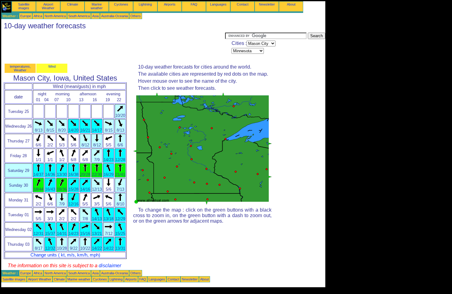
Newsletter (267, 4)
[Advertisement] (113, 46)
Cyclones (121, 4)
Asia (95, 16)
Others (135, 16)
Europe (25, 16)
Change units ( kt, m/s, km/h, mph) (65, 254)
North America (55, 16)
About (291, 4)
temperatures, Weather (20, 68)
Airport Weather (48, 6)
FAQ (194, 4)
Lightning (145, 4)
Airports (170, 4)
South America (79, 16)
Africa (38, 16)
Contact (242, 4)
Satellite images (24, 6)
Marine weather (97, 6)
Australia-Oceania (114, 16)
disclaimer (110, 265)
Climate (72, 4)
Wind (52, 66)
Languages (218, 4)
